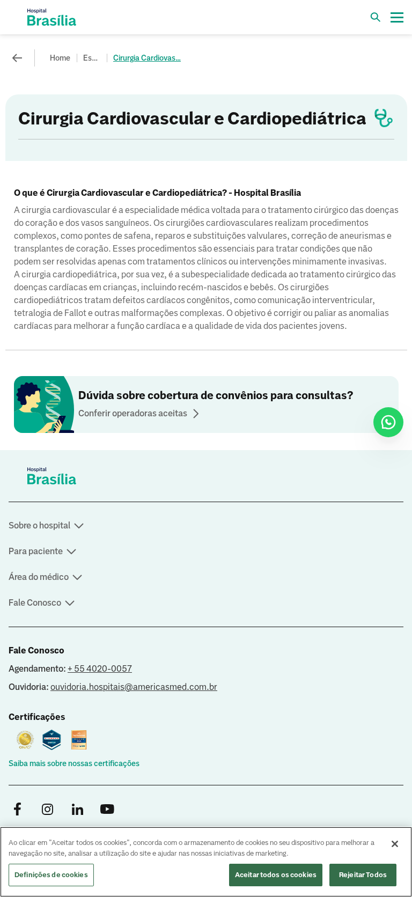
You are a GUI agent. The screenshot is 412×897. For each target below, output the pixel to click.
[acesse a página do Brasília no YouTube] (107, 810)
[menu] (397, 17)
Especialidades (92, 58)
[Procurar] (375, 17)
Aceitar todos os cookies (276, 875)
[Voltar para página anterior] (17, 58)
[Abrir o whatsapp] (388, 422)
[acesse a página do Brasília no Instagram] (47, 810)
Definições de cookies (51, 875)
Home (60, 58)
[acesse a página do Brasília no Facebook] (17, 810)
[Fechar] (395, 844)
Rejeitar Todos (363, 875)
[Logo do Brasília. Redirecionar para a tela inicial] (51, 17)
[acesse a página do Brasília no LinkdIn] (77, 810)
